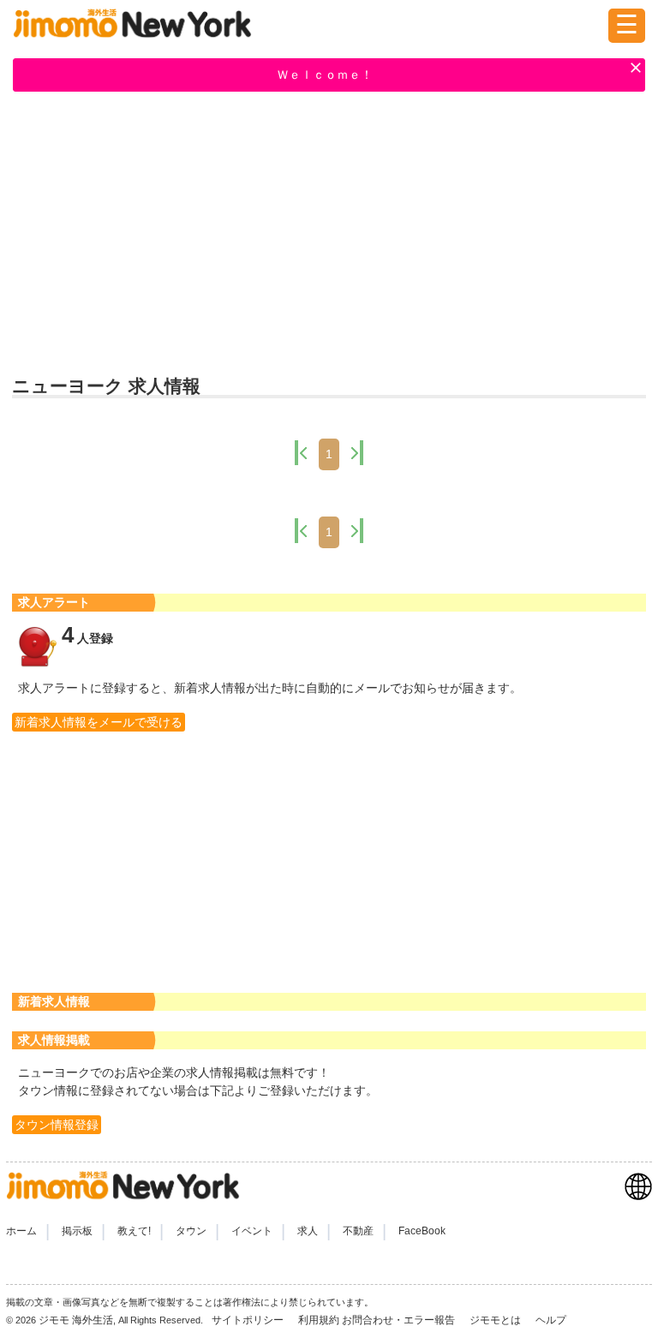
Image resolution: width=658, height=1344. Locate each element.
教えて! (134, 1231)
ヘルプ (550, 1320)
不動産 (358, 1231)
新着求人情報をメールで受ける (98, 722)
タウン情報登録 (57, 1125)
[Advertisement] (329, 232)
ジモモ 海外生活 (76, 1320)
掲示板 (77, 1231)
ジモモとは (496, 1320)
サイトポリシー (249, 1320)
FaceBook (422, 1231)
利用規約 (318, 1320)
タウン (191, 1231)
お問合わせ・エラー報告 (400, 1320)
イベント (251, 1231)
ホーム (21, 1231)
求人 (307, 1231)
